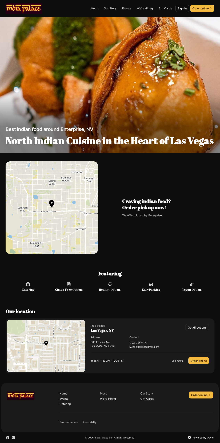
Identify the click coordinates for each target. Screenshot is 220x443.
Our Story (110, 8)
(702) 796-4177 (138, 342)
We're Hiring (145, 8)
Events (126, 8)
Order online (198, 360)
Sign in (182, 8)
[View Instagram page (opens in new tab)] (13, 438)
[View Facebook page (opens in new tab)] (8, 438)
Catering (65, 404)
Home (63, 393)
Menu (94, 8)
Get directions (197, 327)
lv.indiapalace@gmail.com (144, 347)
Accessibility (89, 422)
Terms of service (68, 422)
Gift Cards (165, 8)
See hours (177, 360)
